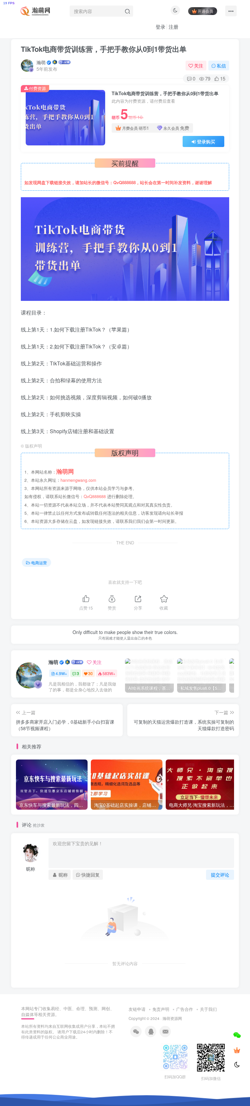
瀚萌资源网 (172, 1018)
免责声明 (160, 1009)
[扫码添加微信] (236, 1034)
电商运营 (39, 562)
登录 (160, 26)
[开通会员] (236, 1049)
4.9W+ (61, 673)
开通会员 (205, 11)
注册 (173, 26)
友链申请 (137, 1009)
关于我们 (208, 1009)
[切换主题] (236, 1064)
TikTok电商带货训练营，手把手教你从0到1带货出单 (104, 49)
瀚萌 (41, 62)
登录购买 (206, 141)
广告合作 (184, 1009)
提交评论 (220, 874)
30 (90, 673)
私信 (221, 65)
